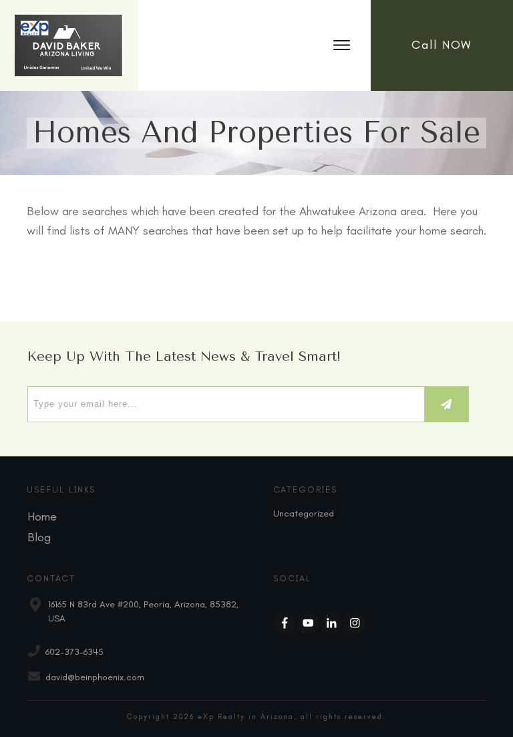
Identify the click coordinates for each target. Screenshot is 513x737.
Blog (39, 537)
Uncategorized (303, 513)
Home (42, 516)
